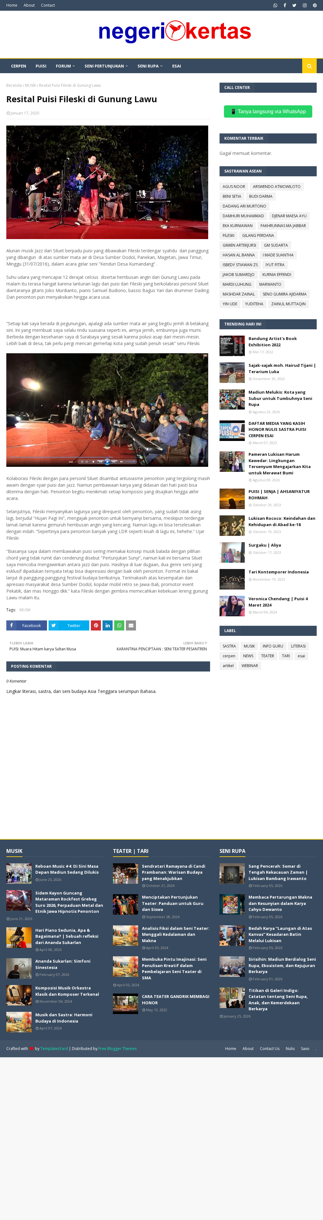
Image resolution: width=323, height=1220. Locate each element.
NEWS (248, 656)
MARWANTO (270, 284)
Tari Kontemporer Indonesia (279, 572)
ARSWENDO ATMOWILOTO (277, 186)
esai (301, 656)
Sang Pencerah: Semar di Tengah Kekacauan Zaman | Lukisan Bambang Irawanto (278, 872)
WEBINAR (250, 665)
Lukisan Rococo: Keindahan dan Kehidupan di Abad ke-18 (282, 521)
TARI (286, 656)
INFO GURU (273, 646)
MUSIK (30, 85)
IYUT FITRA (275, 264)
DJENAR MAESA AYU (289, 216)
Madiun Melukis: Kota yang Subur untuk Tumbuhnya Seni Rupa (280, 398)
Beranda (14, 85)
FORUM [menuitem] (63, 66)
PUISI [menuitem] (41, 66)
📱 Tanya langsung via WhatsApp (268, 111)
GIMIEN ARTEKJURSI (239, 245)
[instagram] (304, 5)
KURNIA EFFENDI (276, 274)
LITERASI (298, 646)
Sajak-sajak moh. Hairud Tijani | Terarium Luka (282, 368)
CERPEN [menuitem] (18, 66)
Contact (48, 5)
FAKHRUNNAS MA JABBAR (283, 225)
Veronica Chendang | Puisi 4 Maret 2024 (278, 602)
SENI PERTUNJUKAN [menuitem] (104, 66)
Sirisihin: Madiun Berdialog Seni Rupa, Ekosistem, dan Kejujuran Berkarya (282, 965)
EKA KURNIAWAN (238, 225)
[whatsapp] (275, 5)
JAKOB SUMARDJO (239, 274)
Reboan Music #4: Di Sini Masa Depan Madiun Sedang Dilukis (67, 869)
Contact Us (269, 1048)
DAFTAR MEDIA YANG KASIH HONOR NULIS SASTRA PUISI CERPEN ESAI (277, 429)
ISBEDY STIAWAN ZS (240, 264)
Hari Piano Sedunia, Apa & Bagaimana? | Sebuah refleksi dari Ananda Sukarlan (66, 936)
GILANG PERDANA (258, 235)
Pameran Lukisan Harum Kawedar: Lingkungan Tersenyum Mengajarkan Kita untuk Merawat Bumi (280, 463)
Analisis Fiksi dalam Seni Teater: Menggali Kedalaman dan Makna (175, 934)
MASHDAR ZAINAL (239, 294)
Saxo (305, 1048)
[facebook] (285, 5)
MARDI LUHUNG (237, 284)
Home (11, 5)
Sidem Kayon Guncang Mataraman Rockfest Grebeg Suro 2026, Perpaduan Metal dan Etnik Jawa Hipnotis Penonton (69, 902)
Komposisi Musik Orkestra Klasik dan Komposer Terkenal (67, 991)
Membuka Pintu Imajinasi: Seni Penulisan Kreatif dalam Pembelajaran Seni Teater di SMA (174, 968)
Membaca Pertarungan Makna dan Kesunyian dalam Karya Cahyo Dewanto (280, 903)
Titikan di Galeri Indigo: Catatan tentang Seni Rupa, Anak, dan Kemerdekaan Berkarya (278, 1000)
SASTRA (229, 646)
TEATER (267, 656)
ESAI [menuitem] (176, 66)
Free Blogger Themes (117, 1048)
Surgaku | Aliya (265, 545)
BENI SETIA (232, 196)
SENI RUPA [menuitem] (148, 66)
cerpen (229, 656)
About (29, 5)
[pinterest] (314, 5)
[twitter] (294, 5)
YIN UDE (230, 304)
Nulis (290, 1048)
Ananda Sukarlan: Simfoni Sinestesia (63, 964)
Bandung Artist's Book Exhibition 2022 (273, 342)
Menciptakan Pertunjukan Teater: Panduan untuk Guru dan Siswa (172, 903)
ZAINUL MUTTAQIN (288, 304)
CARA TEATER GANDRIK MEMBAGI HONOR (175, 1000)
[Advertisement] (161, 1138)
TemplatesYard (54, 1048)
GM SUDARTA (276, 245)
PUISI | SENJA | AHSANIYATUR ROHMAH (279, 495)
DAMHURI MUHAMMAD (243, 216)
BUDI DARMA (261, 196)
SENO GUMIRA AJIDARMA (285, 294)
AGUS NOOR (234, 186)
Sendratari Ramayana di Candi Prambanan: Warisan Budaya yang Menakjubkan (173, 872)
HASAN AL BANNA (239, 255)
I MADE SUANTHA (278, 255)
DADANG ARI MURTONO (244, 206)
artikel (228, 665)
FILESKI (228, 235)
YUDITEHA (254, 304)
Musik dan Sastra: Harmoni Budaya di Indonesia (63, 1018)
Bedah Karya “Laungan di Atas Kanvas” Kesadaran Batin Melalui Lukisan (280, 934)
